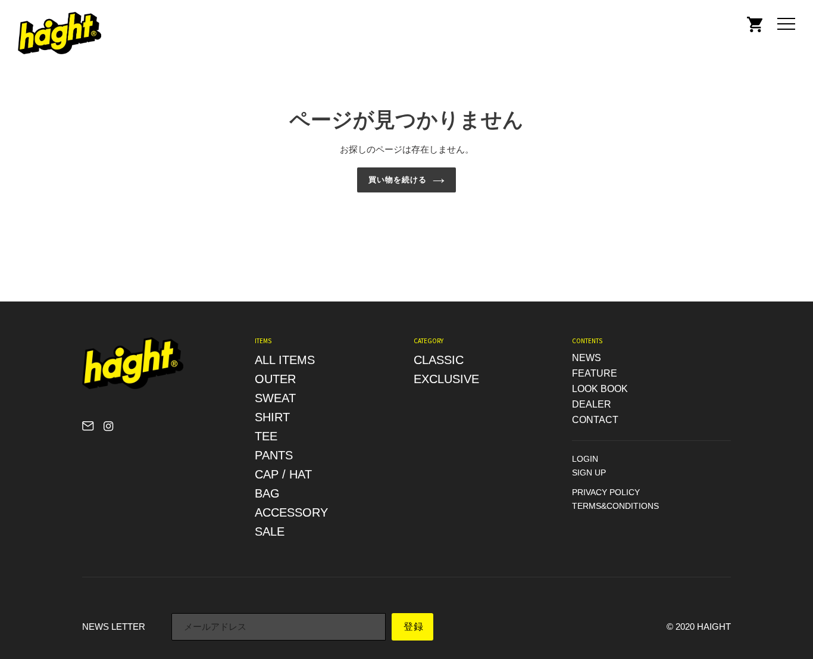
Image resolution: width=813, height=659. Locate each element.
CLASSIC (439, 359)
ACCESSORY (291, 512)
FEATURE (594, 373)
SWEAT (275, 398)
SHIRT (272, 417)
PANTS (274, 455)
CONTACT (595, 420)
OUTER (275, 379)
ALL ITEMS (285, 359)
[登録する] (412, 627)
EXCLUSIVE (446, 379)
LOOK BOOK (600, 389)
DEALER (591, 404)
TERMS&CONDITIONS (615, 506)
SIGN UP (589, 472)
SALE (269, 531)
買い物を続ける (397, 179)
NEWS (586, 358)
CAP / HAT (283, 474)
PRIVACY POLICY (606, 492)
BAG (267, 493)
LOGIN (585, 459)
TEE (266, 436)
